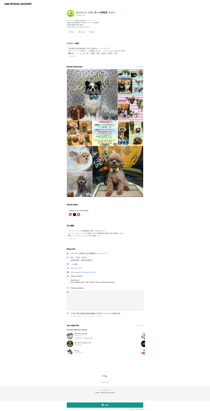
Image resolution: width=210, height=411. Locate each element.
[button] (82, 32)
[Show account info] (111, 12)
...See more (72, 56)
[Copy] (119, 313)
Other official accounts (108, 392)
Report (97, 392)
